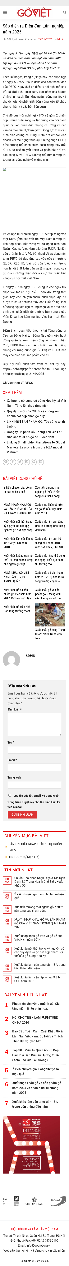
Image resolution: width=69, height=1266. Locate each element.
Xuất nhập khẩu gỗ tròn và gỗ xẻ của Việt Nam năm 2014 (38, 937)
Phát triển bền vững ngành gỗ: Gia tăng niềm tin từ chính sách (36, 1006)
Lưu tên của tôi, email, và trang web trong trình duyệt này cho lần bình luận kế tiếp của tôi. (34, 801)
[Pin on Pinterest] (34, 462)
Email (12, 760)
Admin (60, 39)
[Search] (64, 12)
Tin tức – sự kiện (21, 857)
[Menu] (5, 12)
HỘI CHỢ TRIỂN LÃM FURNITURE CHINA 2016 (35, 1020)
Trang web (14, 777)
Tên (11, 742)
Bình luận (14, 709)
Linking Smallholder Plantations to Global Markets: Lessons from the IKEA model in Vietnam (36, 447)
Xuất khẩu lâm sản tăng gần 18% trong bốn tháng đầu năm (40, 966)
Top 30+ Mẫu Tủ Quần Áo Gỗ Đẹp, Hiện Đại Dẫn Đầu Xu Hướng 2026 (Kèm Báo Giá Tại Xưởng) (35, 1055)
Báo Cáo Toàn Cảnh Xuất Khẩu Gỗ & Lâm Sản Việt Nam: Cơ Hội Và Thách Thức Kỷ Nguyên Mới (37, 1036)
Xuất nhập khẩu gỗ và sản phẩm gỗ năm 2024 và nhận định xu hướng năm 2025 (36, 1088)
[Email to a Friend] (27, 462)
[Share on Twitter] (20, 462)
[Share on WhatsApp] (6, 462)
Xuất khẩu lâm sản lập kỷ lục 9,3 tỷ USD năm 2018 (37, 979)
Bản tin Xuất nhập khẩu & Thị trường (36, 844)
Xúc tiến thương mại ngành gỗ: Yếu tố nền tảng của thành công (38, 908)
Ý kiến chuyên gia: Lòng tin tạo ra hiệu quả (39, 896)
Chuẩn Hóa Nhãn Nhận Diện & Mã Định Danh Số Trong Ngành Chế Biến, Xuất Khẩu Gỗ (39, 881)
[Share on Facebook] (13, 462)
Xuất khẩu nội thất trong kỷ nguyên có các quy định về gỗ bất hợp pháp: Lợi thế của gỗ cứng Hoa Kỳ (39, 952)
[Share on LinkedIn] (41, 462)
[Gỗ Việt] (34, 12)
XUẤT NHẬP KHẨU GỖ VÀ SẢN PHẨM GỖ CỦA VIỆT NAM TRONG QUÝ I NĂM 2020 (40, 923)
